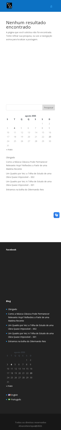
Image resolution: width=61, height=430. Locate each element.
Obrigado (10, 157)
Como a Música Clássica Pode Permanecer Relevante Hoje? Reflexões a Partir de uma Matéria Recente (26, 165)
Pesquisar (48, 107)
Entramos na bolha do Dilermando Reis (25, 189)
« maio (9, 149)
